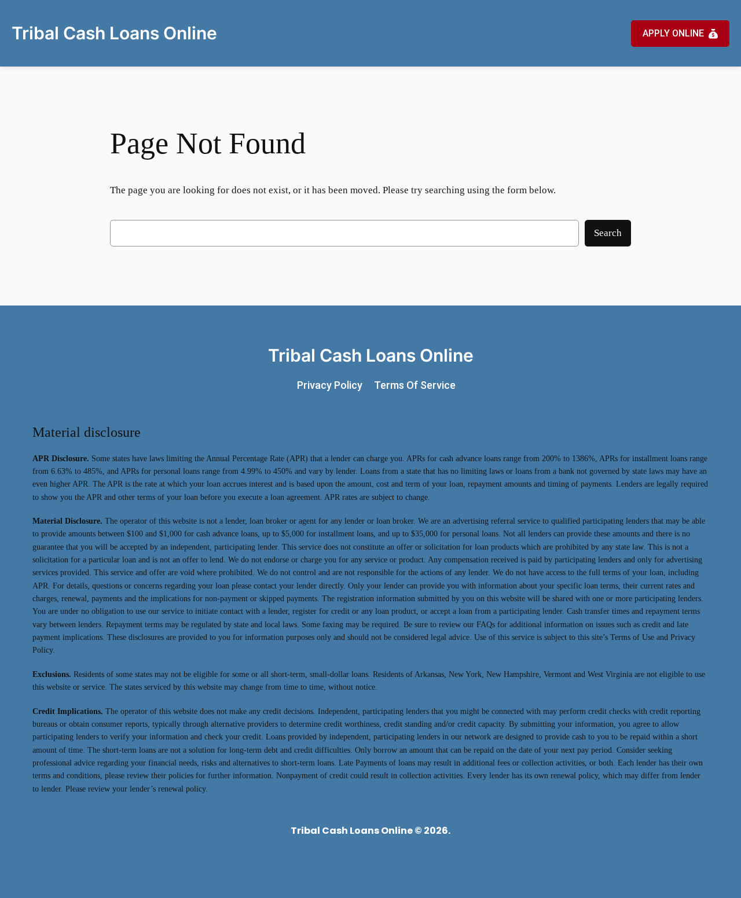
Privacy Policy (329, 385)
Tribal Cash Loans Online (114, 33)
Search (608, 232)
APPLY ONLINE (673, 33)
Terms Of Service (415, 385)
